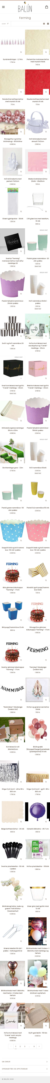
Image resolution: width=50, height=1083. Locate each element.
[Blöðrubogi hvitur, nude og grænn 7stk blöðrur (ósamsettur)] (12, 889)
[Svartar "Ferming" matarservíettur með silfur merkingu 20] (12, 241)
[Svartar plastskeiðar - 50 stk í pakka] (12, 849)
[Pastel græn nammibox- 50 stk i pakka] (12, 491)
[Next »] (39, 1046)
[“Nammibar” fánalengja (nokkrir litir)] (12, 690)
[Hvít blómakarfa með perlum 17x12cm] (12, 162)
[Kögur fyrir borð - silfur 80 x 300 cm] (12, 772)
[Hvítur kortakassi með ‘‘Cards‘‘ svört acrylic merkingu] (12, 1016)
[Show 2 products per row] (48, 23)
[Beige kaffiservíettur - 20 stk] (12, 812)
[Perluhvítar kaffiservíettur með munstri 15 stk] (12, 82)
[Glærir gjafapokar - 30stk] (12, 202)
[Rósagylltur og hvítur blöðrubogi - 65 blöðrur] (12, 122)
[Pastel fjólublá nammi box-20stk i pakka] (12, 284)
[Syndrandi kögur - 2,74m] (12, 42)
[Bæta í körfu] (21, 52)
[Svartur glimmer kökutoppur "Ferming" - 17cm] (12, 650)
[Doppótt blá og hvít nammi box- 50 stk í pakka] (12, 530)
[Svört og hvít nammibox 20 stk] (12, 326)
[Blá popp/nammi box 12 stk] (12, 610)
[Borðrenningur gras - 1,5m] (12, 451)
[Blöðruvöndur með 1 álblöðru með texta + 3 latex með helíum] (12, 973)
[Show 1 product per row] (44, 23)
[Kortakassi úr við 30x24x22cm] (12, 730)
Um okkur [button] (6, 1062)
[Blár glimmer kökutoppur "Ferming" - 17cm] (12, 570)
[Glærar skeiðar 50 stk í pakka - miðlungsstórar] (12, 931)
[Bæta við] (46, 660)
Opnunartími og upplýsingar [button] (15, 1069)
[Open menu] (5, 7)
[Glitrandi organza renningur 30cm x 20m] (12, 411)
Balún (6, 1079)
